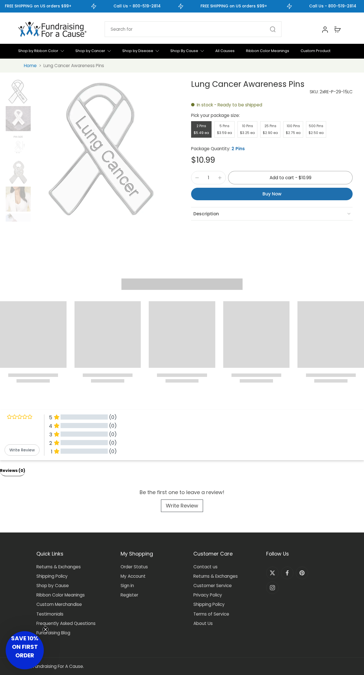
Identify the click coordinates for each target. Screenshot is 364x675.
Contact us (205, 567)
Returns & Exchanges (58, 567)
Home (30, 66)
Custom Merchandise (59, 604)
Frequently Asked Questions (66, 623)
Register (129, 595)
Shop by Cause (52, 586)
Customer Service (212, 586)
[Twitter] (272, 573)
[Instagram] (272, 587)
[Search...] (273, 29)
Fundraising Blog (53, 633)
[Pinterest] (302, 573)
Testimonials (49, 614)
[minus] (197, 177)
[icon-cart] (337, 29)
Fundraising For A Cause (58, 666)
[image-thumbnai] (18, 91)
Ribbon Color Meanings (60, 595)
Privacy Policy (207, 595)
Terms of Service (211, 614)
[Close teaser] (45, 629)
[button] (290, 177)
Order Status (134, 567)
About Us (203, 623)
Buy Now (272, 194)
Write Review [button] (22, 450)
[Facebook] (287, 573)
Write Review (182, 505)
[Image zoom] (103, 150)
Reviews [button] (12, 470)
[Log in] (324, 29)
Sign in (127, 586)
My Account (133, 576)
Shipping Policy (52, 576)
